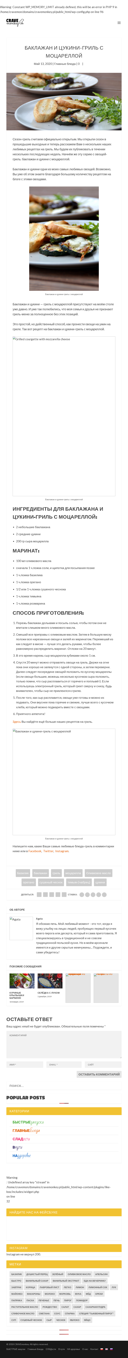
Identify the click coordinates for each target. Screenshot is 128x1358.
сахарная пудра (95, 1307)
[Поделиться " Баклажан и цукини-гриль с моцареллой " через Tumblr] (58, 894)
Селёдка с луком (49, 992)
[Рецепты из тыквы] (106, 988)
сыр (49, 1320)
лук (114, 1287)
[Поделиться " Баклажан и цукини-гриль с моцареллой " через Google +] (52, 894)
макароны (33, 1294)
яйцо (87, 1320)
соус (57, 1313)
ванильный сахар (37, 1280)
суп (13, 1320)
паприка (16, 1300)
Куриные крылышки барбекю (17, 995)
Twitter (48, 851)
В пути (61, 1349)
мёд (88, 1294)
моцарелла (73, 873)
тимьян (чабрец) (79, 882)
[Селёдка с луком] (50, 980)
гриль (56, 873)
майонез (16, 1294)
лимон (80, 1287)
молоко (50, 1294)
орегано (28, 882)
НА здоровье (73, 1349)
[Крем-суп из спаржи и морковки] (78, 988)
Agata (39, 918)
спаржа (70, 1313)
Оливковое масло (98, 873)
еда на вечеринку (95, 1280)
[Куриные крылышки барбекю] (22, 980)
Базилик (23, 873)
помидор (82, 1300)
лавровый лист (49, 1287)
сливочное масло (22, 1313)
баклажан (40, 873)
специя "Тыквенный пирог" (96, 1313)
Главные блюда (65, 63)
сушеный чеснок (50, 882)
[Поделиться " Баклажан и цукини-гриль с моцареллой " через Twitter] (45, 894)
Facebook (34, 851)
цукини (100, 882)
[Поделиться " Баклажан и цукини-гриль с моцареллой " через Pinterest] (64, 894)
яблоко (74, 1320)
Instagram (62, 851)
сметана (44, 1313)
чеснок (60, 1320)
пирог (68, 1300)
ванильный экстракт (66, 1280)
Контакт (94, 1349)
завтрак (16, 1287)
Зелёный (57, 1274)
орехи (99, 1294)
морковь (65, 1294)
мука (78, 1294)
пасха (30, 1300)
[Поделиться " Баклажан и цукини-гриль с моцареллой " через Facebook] (39, 894)
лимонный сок (98, 1287)
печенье (44, 1300)
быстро (16, 1280)
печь (57, 1300)
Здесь (17, 721)
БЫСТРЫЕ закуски (15, 1349)
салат (65, 1307)
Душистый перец (37, 1274)
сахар (77, 1307)
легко (67, 1287)
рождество (50, 1307)
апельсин (101, 1274)
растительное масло (24, 1307)
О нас (85, 1349)
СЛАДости (51, 1349)
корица (30, 1287)
